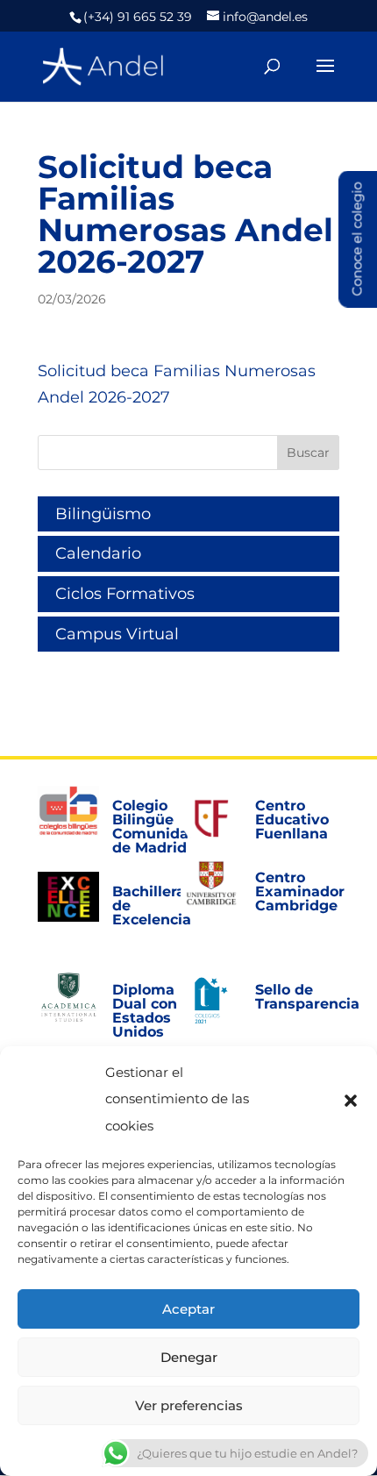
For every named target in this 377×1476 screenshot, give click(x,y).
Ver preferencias (189, 1405)
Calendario (98, 553)
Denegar (188, 1357)
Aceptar (188, 1309)
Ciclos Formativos (125, 593)
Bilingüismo (103, 514)
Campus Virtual (117, 634)
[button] (350, 1100)
